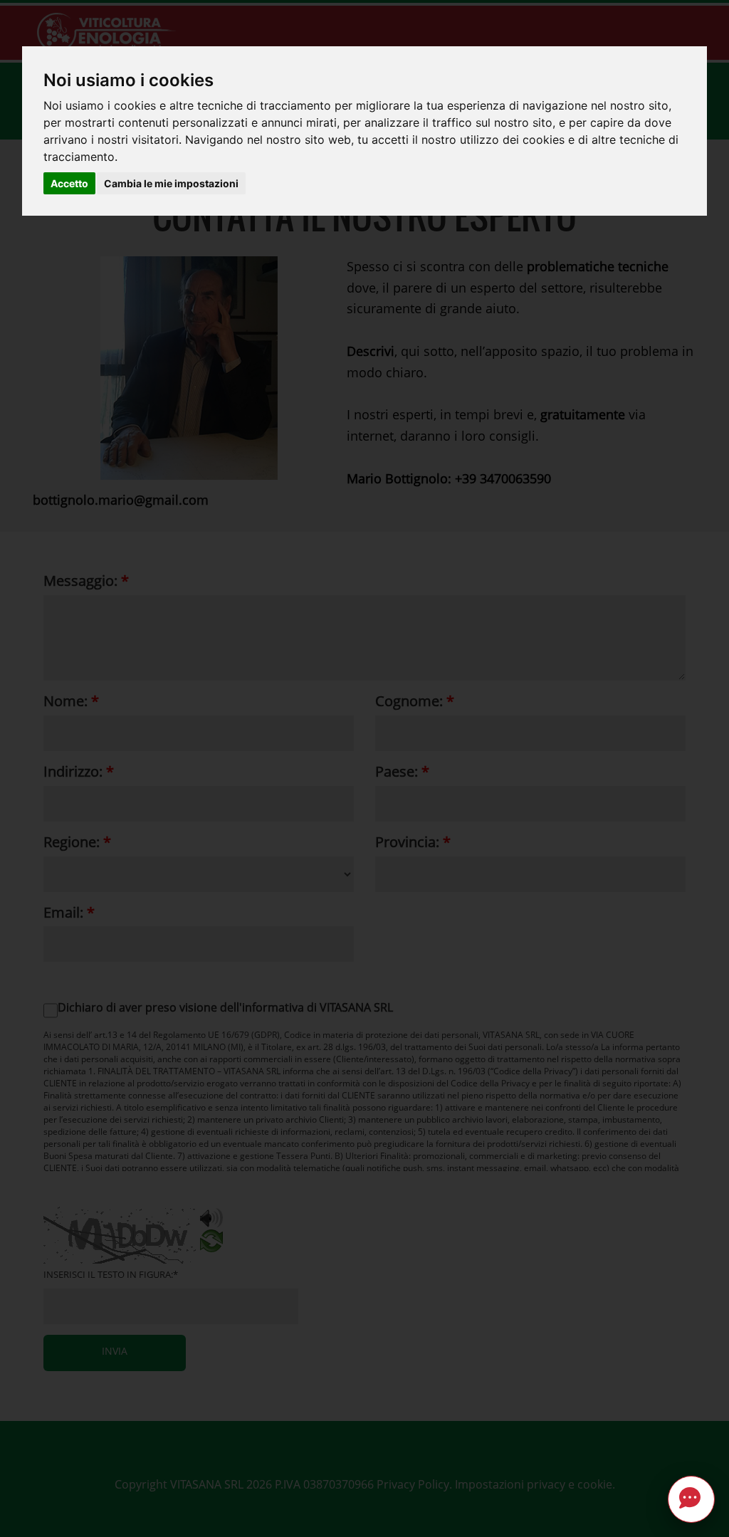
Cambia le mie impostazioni (171, 183)
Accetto (69, 183)
